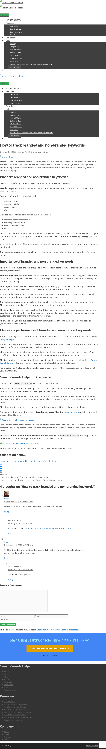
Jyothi (6, 542)
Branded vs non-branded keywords (18, 712)
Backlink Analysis (15, 53)
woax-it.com (73, 412)
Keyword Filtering (15, 50)
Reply (6, 511)
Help (8, 40)
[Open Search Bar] (1, 11)
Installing (13, 44)
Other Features (15, 35)
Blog (6, 677)
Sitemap (7, 737)
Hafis (6, 498)
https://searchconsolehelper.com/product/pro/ (50, 528)
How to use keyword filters (15, 707)
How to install (9, 701)
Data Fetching (14, 26)
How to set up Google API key (16, 704)
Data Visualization (16, 29)
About (6, 732)
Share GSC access (16, 58)
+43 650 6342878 (14, 20)
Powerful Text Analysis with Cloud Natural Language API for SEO (31, 64)
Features (10, 23)
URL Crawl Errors (15, 56)
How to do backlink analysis (15, 709)
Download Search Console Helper (50, 648)
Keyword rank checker (13, 720)
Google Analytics (8, 339)
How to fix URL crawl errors (15, 715)
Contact (7, 734)
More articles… (15, 67)
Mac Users (8, 684)
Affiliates (7, 671)
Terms (6, 739)
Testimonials (9, 690)
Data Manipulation (16, 32)
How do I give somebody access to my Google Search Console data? (31, 480)
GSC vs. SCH (14, 61)
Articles (3, 474)
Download (10, 37)
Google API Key (15, 47)
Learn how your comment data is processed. (58, 629)
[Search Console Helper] (11, 7)
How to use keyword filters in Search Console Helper (24, 477)
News (6, 687)
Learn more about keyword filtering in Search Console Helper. (29, 461)
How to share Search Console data (18, 717)
